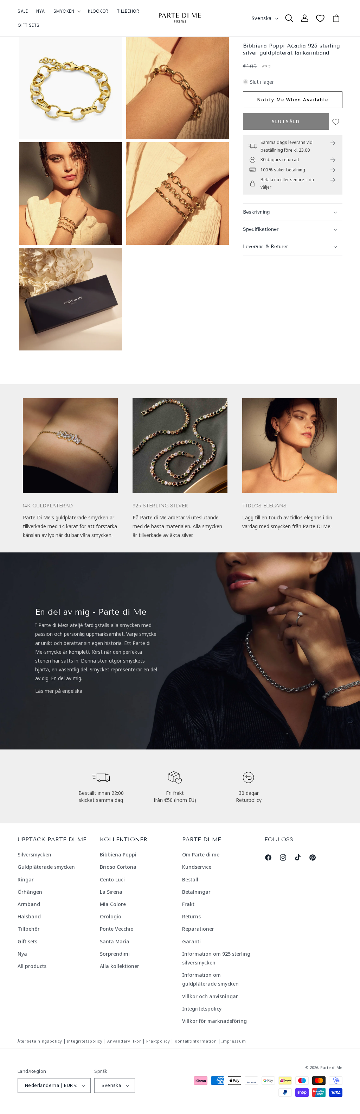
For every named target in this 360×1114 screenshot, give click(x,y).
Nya (22, 953)
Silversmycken (34, 854)
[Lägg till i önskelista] (335, 121)
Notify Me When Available (292, 99)
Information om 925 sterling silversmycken (216, 958)
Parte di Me (331, 1067)
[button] (66, 11)
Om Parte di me (200, 854)
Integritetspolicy (201, 1008)
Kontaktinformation (196, 1041)
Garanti (191, 941)
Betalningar (196, 891)
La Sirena (111, 891)
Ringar (26, 879)
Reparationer (198, 928)
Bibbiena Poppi (118, 854)
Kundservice (196, 866)
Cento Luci (112, 879)
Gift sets (27, 941)
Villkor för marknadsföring (214, 1021)
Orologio (110, 916)
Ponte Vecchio (117, 928)
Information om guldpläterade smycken (210, 979)
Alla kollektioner (119, 966)
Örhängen (30, 891)
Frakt (188, 904)
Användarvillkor (124, 1041)
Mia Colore (113, 904)
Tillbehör (29, 928)
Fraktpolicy (158, 1041)
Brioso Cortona (118, 866)
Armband (29, 904)
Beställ (190, 879)
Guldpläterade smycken (46, 866)
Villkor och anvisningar (210, 996)
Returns (191, 916)
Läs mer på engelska (58, 691)
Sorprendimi (115, 953)
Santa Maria (114, 941)
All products (32, 966)
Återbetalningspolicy (40, 1041)
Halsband (29, 916)
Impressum (233, 1041)
